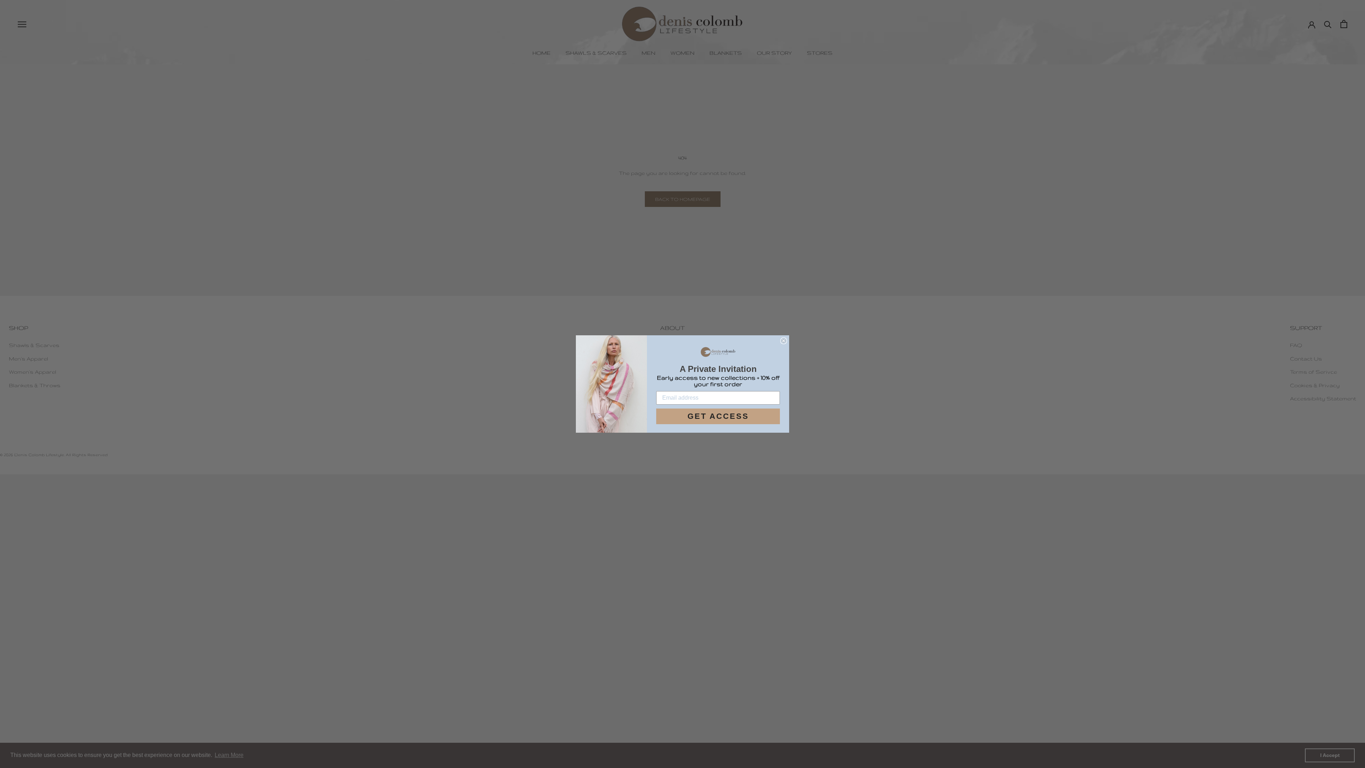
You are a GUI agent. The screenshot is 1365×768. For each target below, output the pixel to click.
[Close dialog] (783, 340)
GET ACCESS (718, 416)
